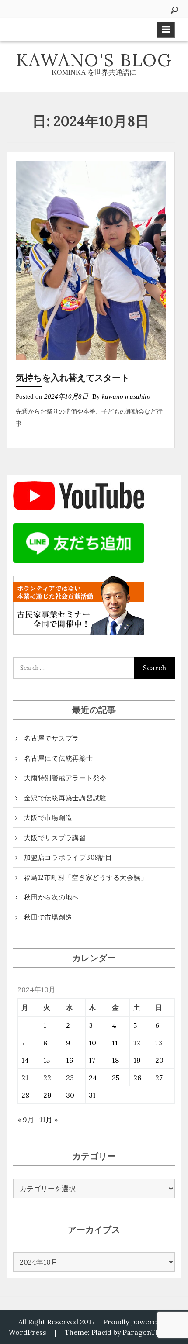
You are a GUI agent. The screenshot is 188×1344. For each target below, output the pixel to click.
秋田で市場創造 (48, 917)
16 (69, 1060)
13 (158, 1042)
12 (136, 1042)
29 (47, 1095)
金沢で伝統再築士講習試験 (65, 798)
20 (159, 1060)
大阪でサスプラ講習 (55, 838)
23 (70, 1077)
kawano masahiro (126, 396)
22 (47, 1077)
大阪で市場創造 (48, 817)
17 (92, 1060)
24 (93, 1077)
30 (70, 1095)
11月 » (48, 1119)
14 (25, 1060)
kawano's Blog (94, 60)
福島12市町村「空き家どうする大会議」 (85, 877)
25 (115, 1077)
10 (92, 1042)
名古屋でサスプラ (51, 738)
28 (25, 1095)
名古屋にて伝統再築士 (58, 758)
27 (159, 1077)
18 (115, 1060)
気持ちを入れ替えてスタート (72, 377)
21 (24, 1077)
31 (92, 1095)
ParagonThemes (150, 1332)
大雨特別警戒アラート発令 (65, 778)
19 (137, 1060)
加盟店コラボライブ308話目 (68, 857)
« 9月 (25, 1119)
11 (115, 1042)
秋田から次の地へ (51, 897)
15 (46, 1060)
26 (137, 1077)
